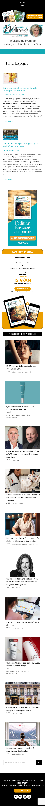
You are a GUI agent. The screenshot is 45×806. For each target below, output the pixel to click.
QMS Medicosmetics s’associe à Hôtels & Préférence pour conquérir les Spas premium (22, 454)
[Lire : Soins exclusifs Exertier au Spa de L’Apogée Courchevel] (10, 79)
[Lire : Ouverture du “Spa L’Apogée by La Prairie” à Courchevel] (10, 134)
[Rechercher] (39, 762)
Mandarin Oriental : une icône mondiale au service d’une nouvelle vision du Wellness (23, 498)
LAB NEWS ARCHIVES (12, 150)
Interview (16, 460)
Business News (18, 544)
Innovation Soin (29, 372)
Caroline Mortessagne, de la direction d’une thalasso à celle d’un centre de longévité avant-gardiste (22, 582)
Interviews (16, 587)
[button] (22, 5)
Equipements (17, 372)
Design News (17, 713)
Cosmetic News (18, 503)
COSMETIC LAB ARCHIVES (13, 95)
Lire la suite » (8, 121)
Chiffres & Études (31, 544)
